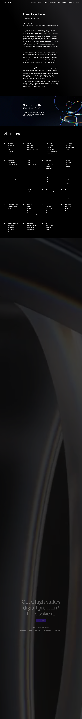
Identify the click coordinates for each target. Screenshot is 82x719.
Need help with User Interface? (33, 18)
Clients (59, 2)
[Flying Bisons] (7, 2)
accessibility (26, 76)
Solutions (39, 2)
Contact (77, 2)
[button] (33, 2)
